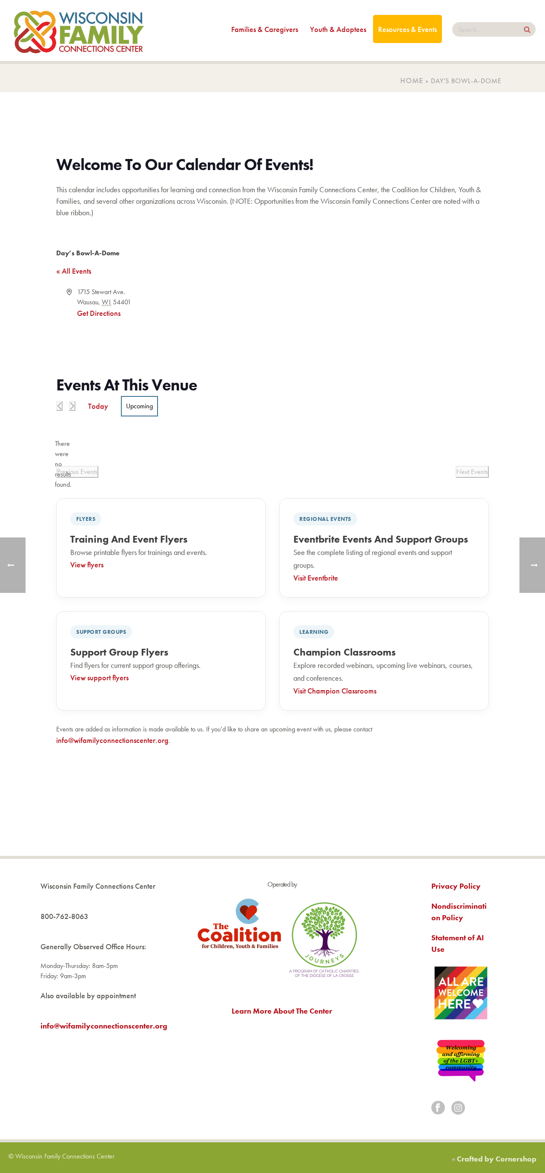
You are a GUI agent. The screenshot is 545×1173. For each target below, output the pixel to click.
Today (98, 406)
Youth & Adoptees (338, 29)
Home (411, 80)
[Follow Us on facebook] (438, 1108)
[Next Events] (72, 406)
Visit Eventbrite (315, 578)
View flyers (86, 564)
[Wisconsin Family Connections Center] (79, 30)
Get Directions (98, 313)
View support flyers (99, 677)
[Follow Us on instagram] (458, 1108)
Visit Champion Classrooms (334, 691)
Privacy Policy (456, 886)
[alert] (63, 464)
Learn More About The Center (282, 1011)
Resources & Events (407, 29)
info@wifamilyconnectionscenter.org (112, 740)
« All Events (73, 271)
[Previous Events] (59, 406)
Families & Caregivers (264, 29)
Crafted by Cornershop (496, 1159)
